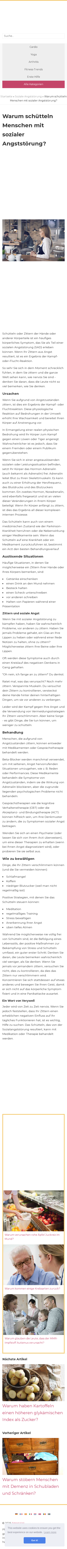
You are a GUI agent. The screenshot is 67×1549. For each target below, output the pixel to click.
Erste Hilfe (33, 76)
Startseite (6, 96)
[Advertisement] (33, 17)
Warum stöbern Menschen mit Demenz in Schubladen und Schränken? (30, 1486)
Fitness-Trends (33, 69)
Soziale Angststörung (28, 96)
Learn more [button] (50, 1532)
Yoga (34, 54)
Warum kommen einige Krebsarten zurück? (32, 1288)
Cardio (34, 46)
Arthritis (33, 61)
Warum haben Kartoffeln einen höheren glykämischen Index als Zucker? (32, 1412)
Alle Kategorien (33, 84)
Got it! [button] (34, 1540)
